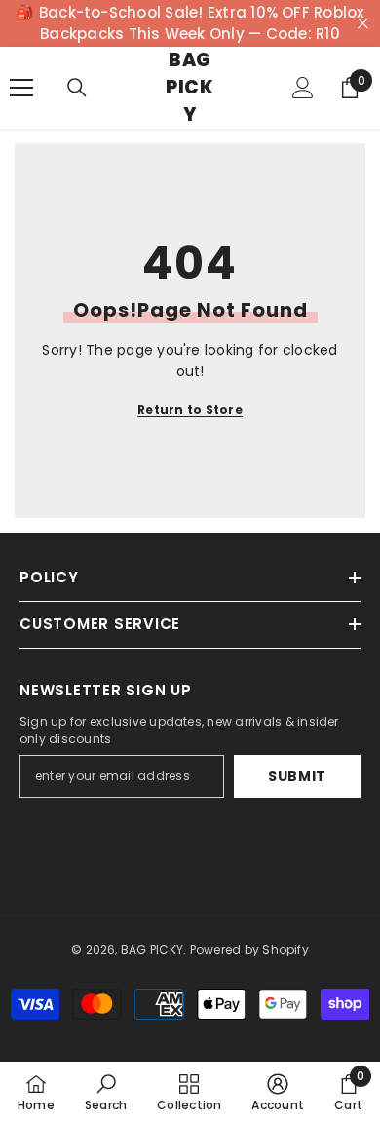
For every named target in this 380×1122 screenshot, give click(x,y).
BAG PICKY (152, 949)
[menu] (21, 87)
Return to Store (190, 409)
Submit (297, 776)
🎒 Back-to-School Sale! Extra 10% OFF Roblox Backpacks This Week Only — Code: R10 (189, 23)
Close (363, 24)
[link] (106, 1092)
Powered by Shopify (249, 949)
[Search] (77, 87)
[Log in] (303, 87)
